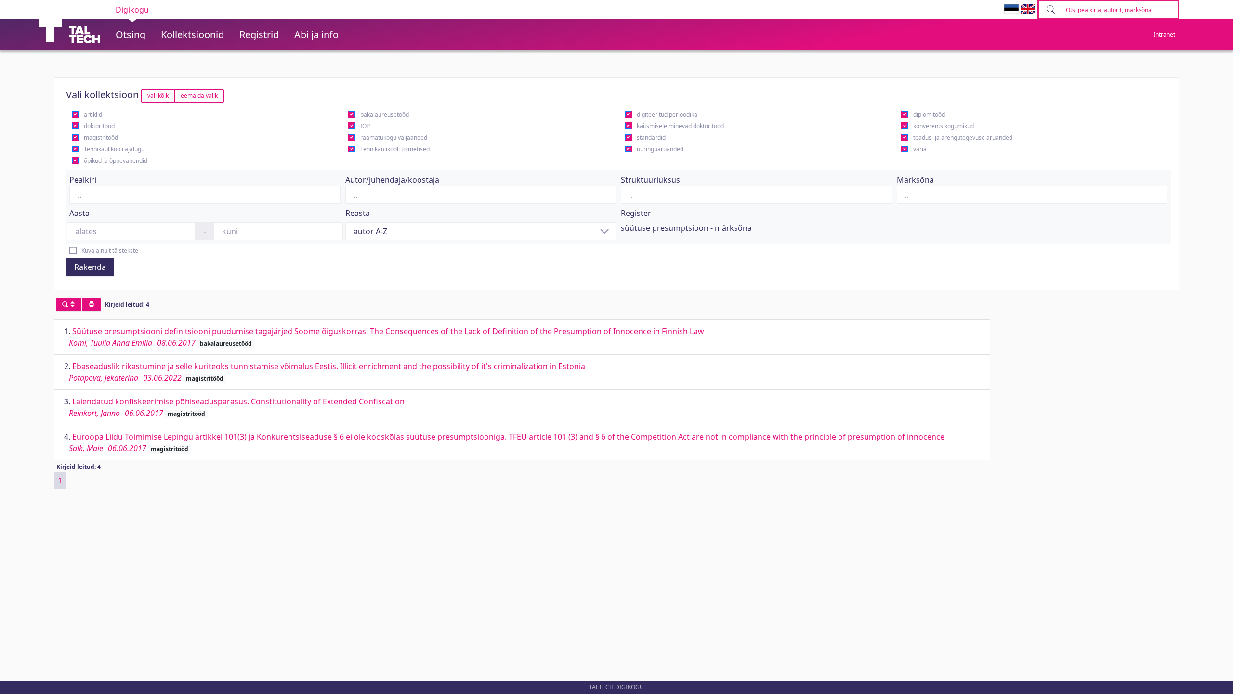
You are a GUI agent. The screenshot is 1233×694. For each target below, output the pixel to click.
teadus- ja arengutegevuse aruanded (962, 137)
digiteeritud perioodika (667, 114)
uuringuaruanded (660, 149)
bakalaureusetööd (384, 114)
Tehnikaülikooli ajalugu (114, 149)
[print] (91, 304)
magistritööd (101, 137)
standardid (651, 137)
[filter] (68, 304)
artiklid (93, 114)
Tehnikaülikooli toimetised (395, 149)
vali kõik (158, 96)
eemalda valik (199, 96)
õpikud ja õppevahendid (115, 161)
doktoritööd (99, 126)
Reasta (357, 213)
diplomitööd (929, 114)
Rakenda (90, 267)
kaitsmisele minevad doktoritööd (680, 126)
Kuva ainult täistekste (109, 250)
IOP (365, 126)
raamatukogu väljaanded (393, 137)
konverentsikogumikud (943, 126)
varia (920, 149)
